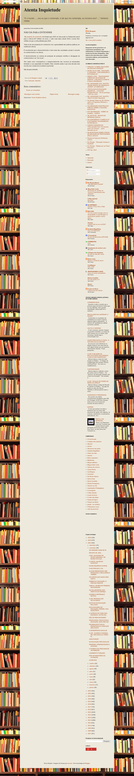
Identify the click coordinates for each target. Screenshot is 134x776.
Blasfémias (90, 460)
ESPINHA (90, 407)
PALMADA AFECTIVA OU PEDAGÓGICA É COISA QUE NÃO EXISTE (99, 626)
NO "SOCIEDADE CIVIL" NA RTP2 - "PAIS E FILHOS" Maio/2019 (98, 97)
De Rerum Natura (93, 182)
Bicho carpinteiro (92, 458)
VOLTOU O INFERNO (94, 328)
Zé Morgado (92, 31)
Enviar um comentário (33, 90)
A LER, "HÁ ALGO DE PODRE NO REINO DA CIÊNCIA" (97, 382)
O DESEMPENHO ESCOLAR (98, 630)
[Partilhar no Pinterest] (57, 78)
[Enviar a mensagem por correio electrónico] (46, 78)
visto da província (92, 509)
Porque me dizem (92, 502)
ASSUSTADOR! (94, 639)
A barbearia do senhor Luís (97, 248)
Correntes (90, 474)
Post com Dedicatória (94, 230)
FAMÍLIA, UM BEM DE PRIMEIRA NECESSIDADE (99, 586)
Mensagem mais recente (32, 94)
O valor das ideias (93, 497)
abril (91, 679)
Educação (31, 80)
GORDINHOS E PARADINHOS (96, 395)
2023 (89, 691)
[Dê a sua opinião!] (51, 78)
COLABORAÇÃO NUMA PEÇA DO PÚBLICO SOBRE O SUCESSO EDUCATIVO (98, 107)
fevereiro (92, 685)
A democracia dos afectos (95, 290)
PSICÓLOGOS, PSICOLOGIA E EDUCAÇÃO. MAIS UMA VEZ (99, 621)
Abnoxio (89, 444)
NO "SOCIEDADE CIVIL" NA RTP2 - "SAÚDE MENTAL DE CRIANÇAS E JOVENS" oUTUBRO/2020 (98, 85)
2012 (89, 720)
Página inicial (54, 94)
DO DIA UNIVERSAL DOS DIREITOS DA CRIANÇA (97, 591)
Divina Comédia (93, 278)
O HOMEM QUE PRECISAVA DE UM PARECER (99, 649)
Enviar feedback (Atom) (39, 97)
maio (91, 677)
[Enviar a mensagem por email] (49, 78)
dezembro (92, 545)
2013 (89, 717)
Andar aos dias (92, 453)
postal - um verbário (93, 504)
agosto (91, 669)
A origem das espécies (94, 441)
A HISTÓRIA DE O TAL (96, 568)
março (91, 682)
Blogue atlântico (92, 462)
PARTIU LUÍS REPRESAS (99, 419)
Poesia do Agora (92, 500)
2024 (89, 543)
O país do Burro (93, 289)
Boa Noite (90, 200)
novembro (92, 548)
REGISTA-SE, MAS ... (96, 553)
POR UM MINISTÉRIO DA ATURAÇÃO (97, 656)
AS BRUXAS (93, 660)
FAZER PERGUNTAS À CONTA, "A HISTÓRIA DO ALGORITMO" (98, 341)
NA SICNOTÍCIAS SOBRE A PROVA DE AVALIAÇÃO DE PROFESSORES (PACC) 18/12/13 (98, 134)
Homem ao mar (92, 486)
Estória (89, 162)
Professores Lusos (93, 507)
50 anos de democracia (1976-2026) (98, 237)
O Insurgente (92, 235)
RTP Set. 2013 (92, 150)
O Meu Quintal (92, 199)
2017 (89, 707)
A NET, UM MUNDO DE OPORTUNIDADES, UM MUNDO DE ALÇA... (97, 557)
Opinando (37, 80)
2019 (89, 701)
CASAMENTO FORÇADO (97, 653)
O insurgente (91, 490)
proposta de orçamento (34, 37)
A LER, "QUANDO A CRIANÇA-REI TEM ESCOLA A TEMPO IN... (98, 634)
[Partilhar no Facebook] (55, 78)
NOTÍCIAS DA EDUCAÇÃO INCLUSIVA (97, 603)
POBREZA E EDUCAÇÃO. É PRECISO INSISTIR (97, 582)
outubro (92, 663)
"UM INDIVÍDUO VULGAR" (95, 184)
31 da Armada (91, 439)
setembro (92, 666)
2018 (89, 704)
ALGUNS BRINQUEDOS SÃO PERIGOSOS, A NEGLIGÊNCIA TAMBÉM (99, 572)
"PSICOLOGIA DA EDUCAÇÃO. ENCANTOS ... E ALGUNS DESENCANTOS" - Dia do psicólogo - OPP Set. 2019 (98, 91)
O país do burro (92, 495)
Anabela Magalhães (94, 229)
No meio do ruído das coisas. (96, 254)
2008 (89, 731)
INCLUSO (91, 211)
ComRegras (91, 265)
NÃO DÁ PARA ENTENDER (97, 617)
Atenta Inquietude (42, 9)
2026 (89, 537)
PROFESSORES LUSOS (95, 271)
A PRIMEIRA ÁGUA (93, 302)
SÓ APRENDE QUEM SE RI (97, 550)
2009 (89, 728)
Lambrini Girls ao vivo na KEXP (97, 224)
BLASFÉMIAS (92, 205)
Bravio (90, 284)
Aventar (90, 223)
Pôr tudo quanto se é (94, 279)
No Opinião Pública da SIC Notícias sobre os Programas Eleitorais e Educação (98, 102)
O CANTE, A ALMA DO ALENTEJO (96, 562)
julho (91, 671)
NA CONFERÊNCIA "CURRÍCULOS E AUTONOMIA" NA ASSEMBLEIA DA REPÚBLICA (98, 121)
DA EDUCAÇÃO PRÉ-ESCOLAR (99, 642)
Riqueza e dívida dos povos (95, 260)
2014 (89, 715)
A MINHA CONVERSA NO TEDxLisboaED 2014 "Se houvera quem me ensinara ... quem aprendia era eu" (97, 127)
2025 (89, 540)
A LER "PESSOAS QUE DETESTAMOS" (96, 599)
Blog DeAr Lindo (93, 189)
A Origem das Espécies (95, 252)
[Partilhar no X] (53, 78)
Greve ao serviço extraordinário (96, 273)
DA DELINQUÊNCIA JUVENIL (98, 566)
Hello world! (91, 267)
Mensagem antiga (73, 94)
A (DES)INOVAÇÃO (93, 369)
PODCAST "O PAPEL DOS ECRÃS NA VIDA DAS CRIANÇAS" (98, 67)
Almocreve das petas (93, 448)
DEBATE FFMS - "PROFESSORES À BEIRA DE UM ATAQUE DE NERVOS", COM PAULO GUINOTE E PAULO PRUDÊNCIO (98, 79)
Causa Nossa (91, 469)
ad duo (89, 446)
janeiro (91, 687)
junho (91, 674)
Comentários (92, 174)
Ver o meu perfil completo (94, 40)
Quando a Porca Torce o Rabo (96, 206)
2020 (89, 699)
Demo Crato (92, 259)
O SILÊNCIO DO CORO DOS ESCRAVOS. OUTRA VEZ (98, 614)
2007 (89, 733)
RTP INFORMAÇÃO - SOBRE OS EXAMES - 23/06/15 (97, 112)
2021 (89, 696)
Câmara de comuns (93, 467)
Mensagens (92, 170)
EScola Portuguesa (93, 483)
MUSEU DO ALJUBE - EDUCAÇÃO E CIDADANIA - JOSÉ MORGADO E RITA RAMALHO (98, 72)
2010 (89, 725)
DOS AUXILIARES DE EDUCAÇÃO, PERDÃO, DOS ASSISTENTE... (98, 609)
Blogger (87, 763)
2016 (89, 709)
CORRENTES (92, 241)
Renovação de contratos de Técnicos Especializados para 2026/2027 (96, 192)
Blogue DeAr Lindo (93, 465)
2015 (89, 712)
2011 (89, 723)
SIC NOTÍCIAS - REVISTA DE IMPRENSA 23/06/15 (96, 116)
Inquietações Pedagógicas (95, 488)
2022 (89, 693)
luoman (70, 763)
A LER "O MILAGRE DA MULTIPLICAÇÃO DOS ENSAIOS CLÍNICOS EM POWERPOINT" (97, 355)
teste (89, 243)
